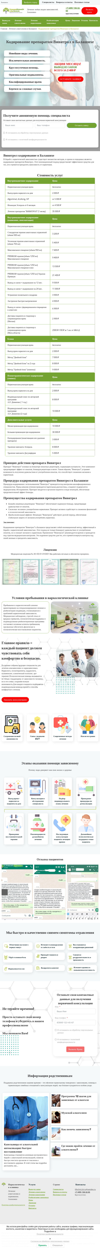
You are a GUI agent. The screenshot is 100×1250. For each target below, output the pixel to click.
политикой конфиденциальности (33, 139)
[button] (54, 617)
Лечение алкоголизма (20, 21)
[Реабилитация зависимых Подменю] (63, 22)
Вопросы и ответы (64, 2)
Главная (4, 28)
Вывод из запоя (6, 21)
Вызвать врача (89, 10)
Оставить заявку (82, 125)
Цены (67, 20)
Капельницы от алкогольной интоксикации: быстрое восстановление (21, 1148)
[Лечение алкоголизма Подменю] (28, 22)
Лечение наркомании (36, 21)
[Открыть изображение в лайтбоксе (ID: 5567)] (82, 892)
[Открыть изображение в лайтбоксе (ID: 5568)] (50, 892)
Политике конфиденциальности (50, 1234)
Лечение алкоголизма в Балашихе (23, 28)
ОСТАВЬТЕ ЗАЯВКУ (70, 79)
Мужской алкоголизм (74, 1112)
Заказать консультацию (15, 699)
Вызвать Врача (75, 1049)
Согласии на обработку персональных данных (50, 1241)
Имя (56, 1006)
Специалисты (48, 2)
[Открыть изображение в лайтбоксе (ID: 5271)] (17, 892)
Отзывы (84, 20)
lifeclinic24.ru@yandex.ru (85, 1189)
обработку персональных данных (34, 132)
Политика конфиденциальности (13, 1205)
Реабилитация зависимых (53, 21)
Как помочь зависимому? (76, 1129)
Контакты (93, 20)
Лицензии (75, 20)
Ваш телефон (60, 1017)
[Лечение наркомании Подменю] (44, 22)
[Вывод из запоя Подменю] (12, 22)
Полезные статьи (81, 2)
